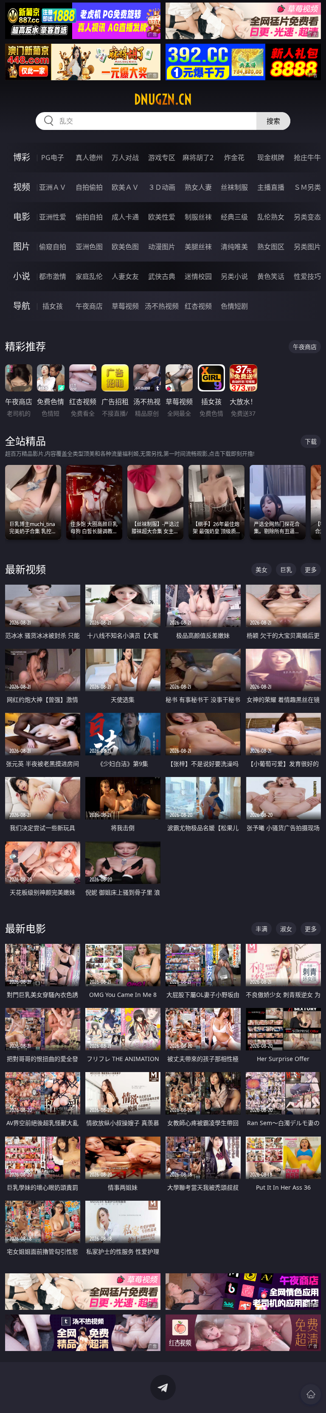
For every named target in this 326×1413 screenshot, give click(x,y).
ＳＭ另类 (307, 187)
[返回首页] (311, 1394)
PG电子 (52, 157)
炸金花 (234, 157)
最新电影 (25, 928)
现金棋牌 (270, 157)
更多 (311, 570)
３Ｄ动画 (161, 187)
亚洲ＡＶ (52, 187)
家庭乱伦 (89, 276)
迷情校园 (198, 276)
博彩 (21, 157)
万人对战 (125, 157)
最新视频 (25, 569)
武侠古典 (161, 276)
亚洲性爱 (52, 217)
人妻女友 (125, 276)
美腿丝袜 (198, 246)
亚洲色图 (89, 246)
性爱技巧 (307, 276)
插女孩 (52, 306)
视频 (21, 187)
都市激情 (52, 276)
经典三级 (234, 217)
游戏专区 (161, 157)
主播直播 (270, 187)
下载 (311, 441)
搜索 (273, 121)
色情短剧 (234, 306)
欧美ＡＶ (125, 187)
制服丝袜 (198, 217)
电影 (21, 216)
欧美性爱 (161, 217)
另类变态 (307, 217)
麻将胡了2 (198, 157)
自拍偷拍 (89, 187)
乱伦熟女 (270, 217)
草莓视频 (125, 306)
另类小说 (234, 276)
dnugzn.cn (163, 99)
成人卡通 (125, 217)
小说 (21, 276)
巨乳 (286, 570)
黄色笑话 (270, 276)
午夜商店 (89, 306)
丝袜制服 (234, 187)
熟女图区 (270, 246)
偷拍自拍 (89, 217)
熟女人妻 (198, 187)
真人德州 (89, 157)
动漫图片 (161, 246)
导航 (21, 306)
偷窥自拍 (52, 246)
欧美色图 (125, 246)
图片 (21, 246)
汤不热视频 (162, 306)
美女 (261, 570)
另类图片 (307, 246)
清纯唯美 (234, 246)
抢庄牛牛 (307, 157)
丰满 (261, 929)
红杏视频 (198, 306)
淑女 (286, 929)
